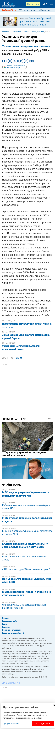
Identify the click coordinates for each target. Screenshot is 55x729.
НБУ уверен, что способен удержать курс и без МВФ (26, 580)
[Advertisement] (27, 387)
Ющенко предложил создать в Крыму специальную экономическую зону (25, 545)
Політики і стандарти (11, 630)
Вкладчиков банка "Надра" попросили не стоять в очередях (26, 593)
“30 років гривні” (27, 10)
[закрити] (54, 705)
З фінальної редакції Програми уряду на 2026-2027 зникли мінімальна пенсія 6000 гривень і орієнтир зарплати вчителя (35, 24)
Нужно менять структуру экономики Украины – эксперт (27, 325)
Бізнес (26, 31)
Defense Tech (9, 10)
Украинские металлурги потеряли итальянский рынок (20, 347)
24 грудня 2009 (38, 32)
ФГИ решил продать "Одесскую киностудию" (26, 569)
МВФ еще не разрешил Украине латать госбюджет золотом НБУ (25, 493)
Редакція (6, 627)
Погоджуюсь (43, 723)
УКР (45, 4)
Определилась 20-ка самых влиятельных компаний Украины (24, 606)
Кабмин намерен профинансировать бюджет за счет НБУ (26, 507)
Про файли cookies (11, 723)
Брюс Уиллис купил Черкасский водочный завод (24, 558)
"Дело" (19, 357)
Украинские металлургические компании (26, 46)
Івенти (5, 624)
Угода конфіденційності (13, 633)
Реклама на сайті (9, 621)
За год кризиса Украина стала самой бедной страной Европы (26, 336)
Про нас (5, 618)
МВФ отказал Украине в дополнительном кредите (27, 519)
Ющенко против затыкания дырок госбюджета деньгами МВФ (27, 532)
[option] (27, 21)
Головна (5, 31)
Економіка (16, 31)
